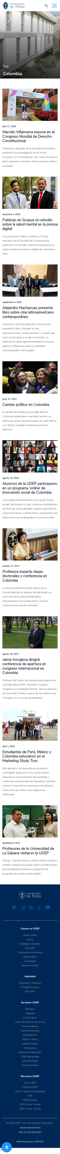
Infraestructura (30, 956)
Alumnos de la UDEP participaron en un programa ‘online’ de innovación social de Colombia (29, 488)
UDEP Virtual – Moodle (30, 1104)
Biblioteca (30, 1009)
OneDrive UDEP (30, 1087)
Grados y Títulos (30, 1039)
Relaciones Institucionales (30, 1052)
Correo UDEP (30, 1082)
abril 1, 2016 (8, 746)
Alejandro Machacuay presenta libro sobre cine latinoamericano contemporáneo (28, 312)
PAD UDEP (30, 991)
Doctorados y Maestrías (30, 983)
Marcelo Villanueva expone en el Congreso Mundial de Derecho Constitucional (28, 136)
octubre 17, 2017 (11, 566)
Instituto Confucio (30, 1043)
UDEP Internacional (30, 1056)
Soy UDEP (30, 948)
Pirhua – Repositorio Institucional (30, 1091)
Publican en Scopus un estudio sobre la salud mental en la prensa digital (30, 224)
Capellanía (30, 1013)
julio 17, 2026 (9, 126)
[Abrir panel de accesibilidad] (7, 1147)
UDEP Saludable (30, 1061)
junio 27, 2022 (9, 399)
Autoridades (30, 961)
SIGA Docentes (30, 1100)
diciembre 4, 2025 (11, 214)
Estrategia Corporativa (30, 943)
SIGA (30, 1095)
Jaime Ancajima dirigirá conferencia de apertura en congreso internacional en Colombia (24, 666)
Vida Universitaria (30, 1065)
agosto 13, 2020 (10, 478)
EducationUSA (30, 1035)
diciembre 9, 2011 (11, 843)
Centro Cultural (30, 1017)
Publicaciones (30, 1048)
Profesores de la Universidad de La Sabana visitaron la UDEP (28, 851)
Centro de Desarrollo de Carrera (30, 1022)
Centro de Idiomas (30, 1026)
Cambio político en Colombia (25, 404)
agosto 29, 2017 (10, 654)
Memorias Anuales (30, 965)
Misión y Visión (30, 935)
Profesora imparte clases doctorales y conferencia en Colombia (24, 576)
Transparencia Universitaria (30, 952)
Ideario (30, 939)
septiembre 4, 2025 (12, 302)
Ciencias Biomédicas (30, 1030)
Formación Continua (30, 987)
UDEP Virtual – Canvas (30, 1108)
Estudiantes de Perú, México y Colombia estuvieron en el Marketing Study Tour (26, 756)
